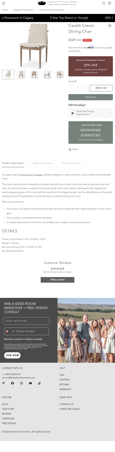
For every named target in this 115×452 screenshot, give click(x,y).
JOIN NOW (12, 355)
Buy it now (90, 97)
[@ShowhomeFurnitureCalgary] (30, 383)
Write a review (57, 280)
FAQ (62, 375)
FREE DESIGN (9, 423)
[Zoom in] (60, 28)
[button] (109, 3)
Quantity (72, 81)
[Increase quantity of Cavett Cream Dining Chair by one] (83, 88)
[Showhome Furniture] (57, 3)
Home (5, 10)
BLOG (5, 404)
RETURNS (64, 385)
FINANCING (8, 419)
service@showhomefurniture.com (18, 378)
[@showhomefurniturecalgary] (39, 383)
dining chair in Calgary (31, 175)
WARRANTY (66, 389)
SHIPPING (65, 380)
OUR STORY (8, 409)
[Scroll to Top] (109, 436)
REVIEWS (6, 414)
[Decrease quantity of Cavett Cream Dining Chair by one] (72, 88)
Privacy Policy (17, 348)
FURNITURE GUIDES (70, 409)
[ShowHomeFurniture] (12, 383)
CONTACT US (66, 404)
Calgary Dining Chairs (23, 10)
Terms (25, 348)
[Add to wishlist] (110, 26)
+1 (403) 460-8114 (11, 374)
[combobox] (9, 331)
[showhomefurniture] (3, 383)
